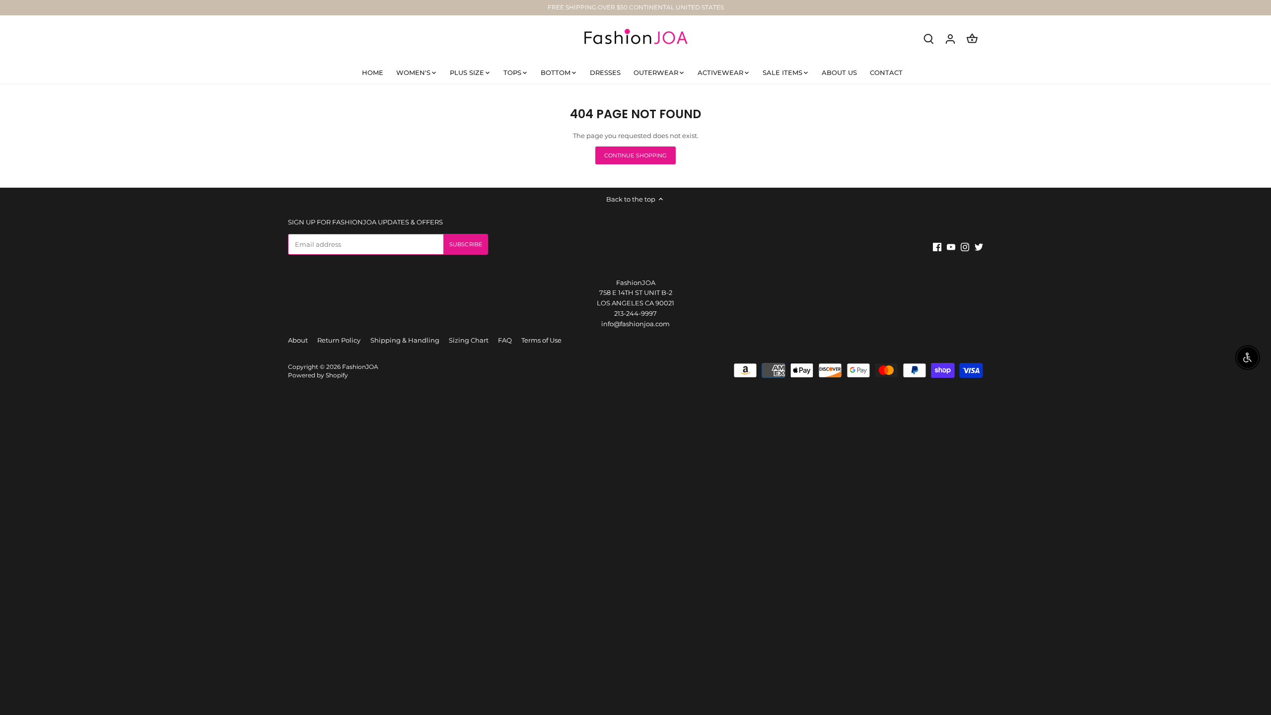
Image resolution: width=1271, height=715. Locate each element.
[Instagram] (1147, 667)
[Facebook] (1120, 667)
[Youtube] (1134, 667)
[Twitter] (1161, 667)
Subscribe (1218, 639)
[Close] (1250, 560)
